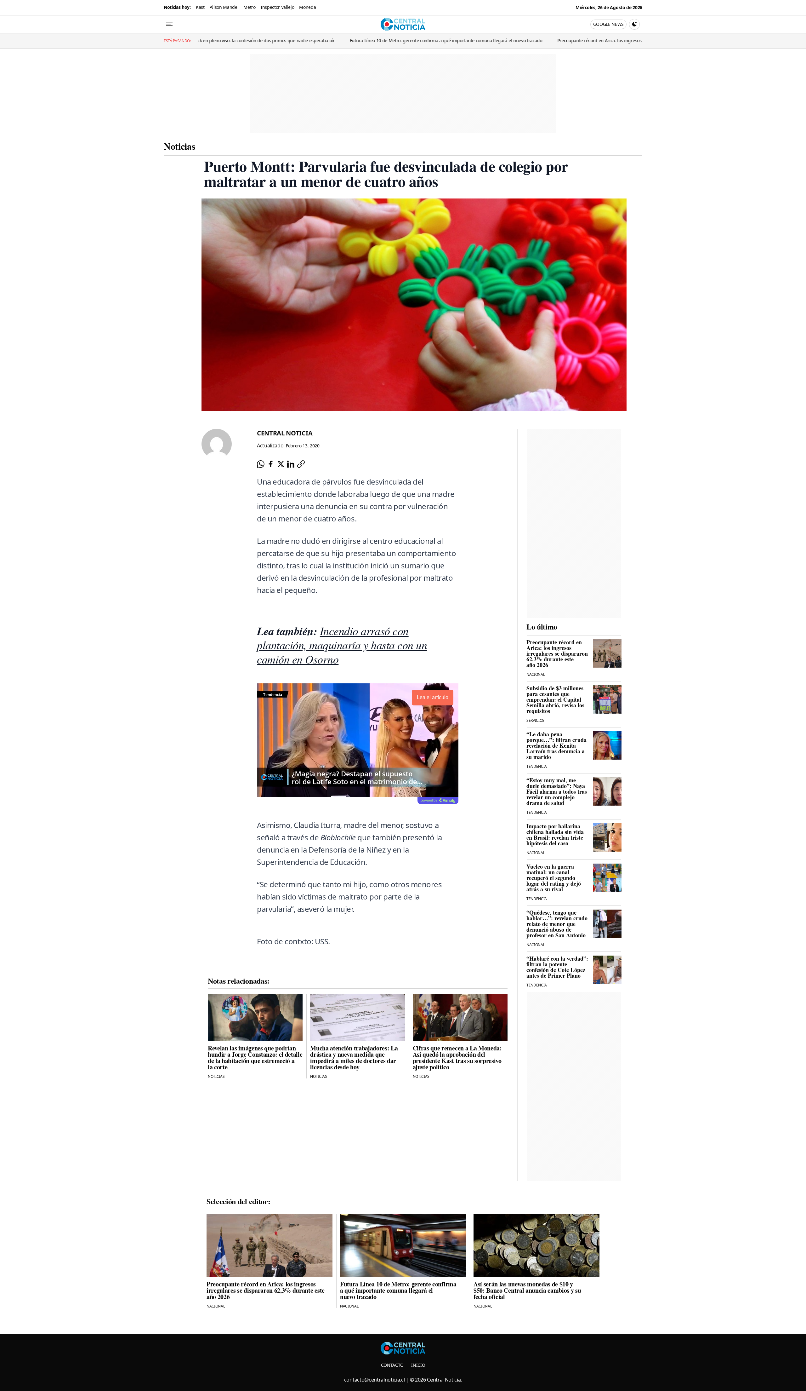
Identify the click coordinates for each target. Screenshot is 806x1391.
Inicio (418, 1365)
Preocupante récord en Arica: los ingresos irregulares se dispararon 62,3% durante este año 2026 (561, 40)
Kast (200, 7)
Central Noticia (284, 433)
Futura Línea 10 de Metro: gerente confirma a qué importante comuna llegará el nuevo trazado (351, 40)
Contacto (392, 1365)
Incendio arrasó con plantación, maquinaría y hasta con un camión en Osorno (342, 645)
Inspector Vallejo (277, 7)
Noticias (179, 146)
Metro (249, 7)
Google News (608, 24)
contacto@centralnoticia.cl (374, 1379)
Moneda (307, 7)
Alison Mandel (224, 7)
